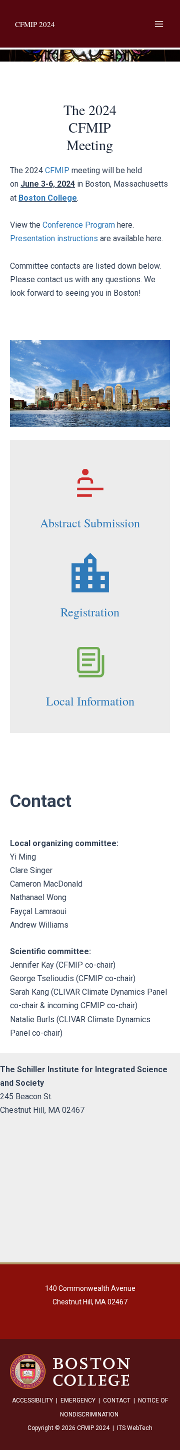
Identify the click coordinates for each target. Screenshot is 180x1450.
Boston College (47, 198)
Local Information (90, 701)
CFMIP (57, 170)
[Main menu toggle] (159, 24)
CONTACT (116, 1400)
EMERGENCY (78, 1400)
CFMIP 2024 (35, 24)
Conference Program (78, 225)
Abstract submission (90, 523)
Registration (90, 612)
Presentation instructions (54, 238)
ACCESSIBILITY (32, 1400)
